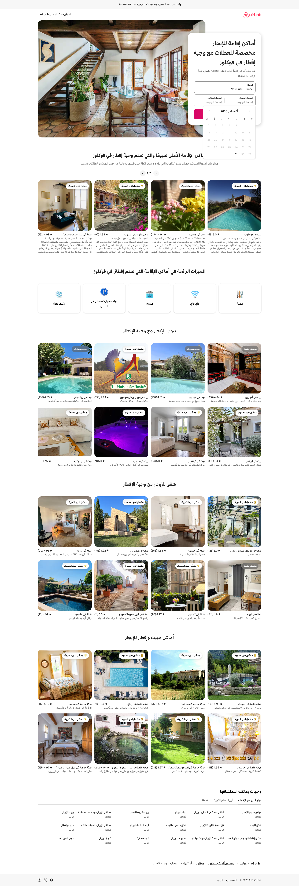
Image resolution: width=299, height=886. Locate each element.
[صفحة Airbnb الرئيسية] (252, 14)
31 (236, 154)
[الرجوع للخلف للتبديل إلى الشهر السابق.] (249, 111)
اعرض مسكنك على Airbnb (55, 14)
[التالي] (143, 173)
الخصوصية (231, 880)
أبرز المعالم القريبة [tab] (223, 800)
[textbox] (240, 102)
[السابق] (156, 173)
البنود (220, 880)
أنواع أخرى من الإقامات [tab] (249, 800)
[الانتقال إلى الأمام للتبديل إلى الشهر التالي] (209, 111)
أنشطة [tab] (205, 800)
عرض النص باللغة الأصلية (131, 4)
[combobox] (225, 89)
